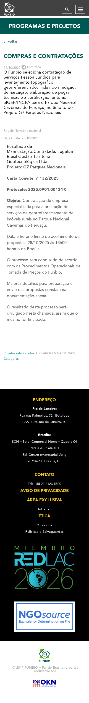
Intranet (44, 509)
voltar (12, 41)
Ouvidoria (44, 525)
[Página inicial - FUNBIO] (13, 9)
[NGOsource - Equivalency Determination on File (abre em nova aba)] (44, 630)
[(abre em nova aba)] (45, 598)
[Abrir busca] (67, 9)
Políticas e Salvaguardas (44, 531)
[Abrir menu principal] (80, 9)
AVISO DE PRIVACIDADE (44, 490)
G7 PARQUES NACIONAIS (55, 353)
